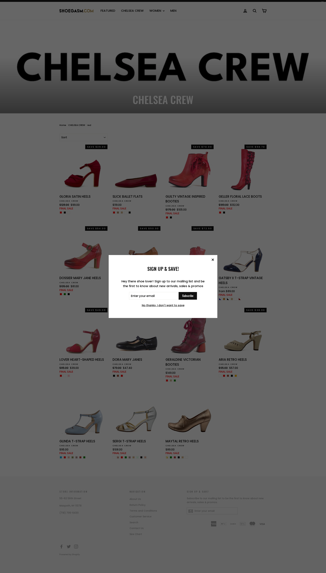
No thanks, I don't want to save (163, 305)
